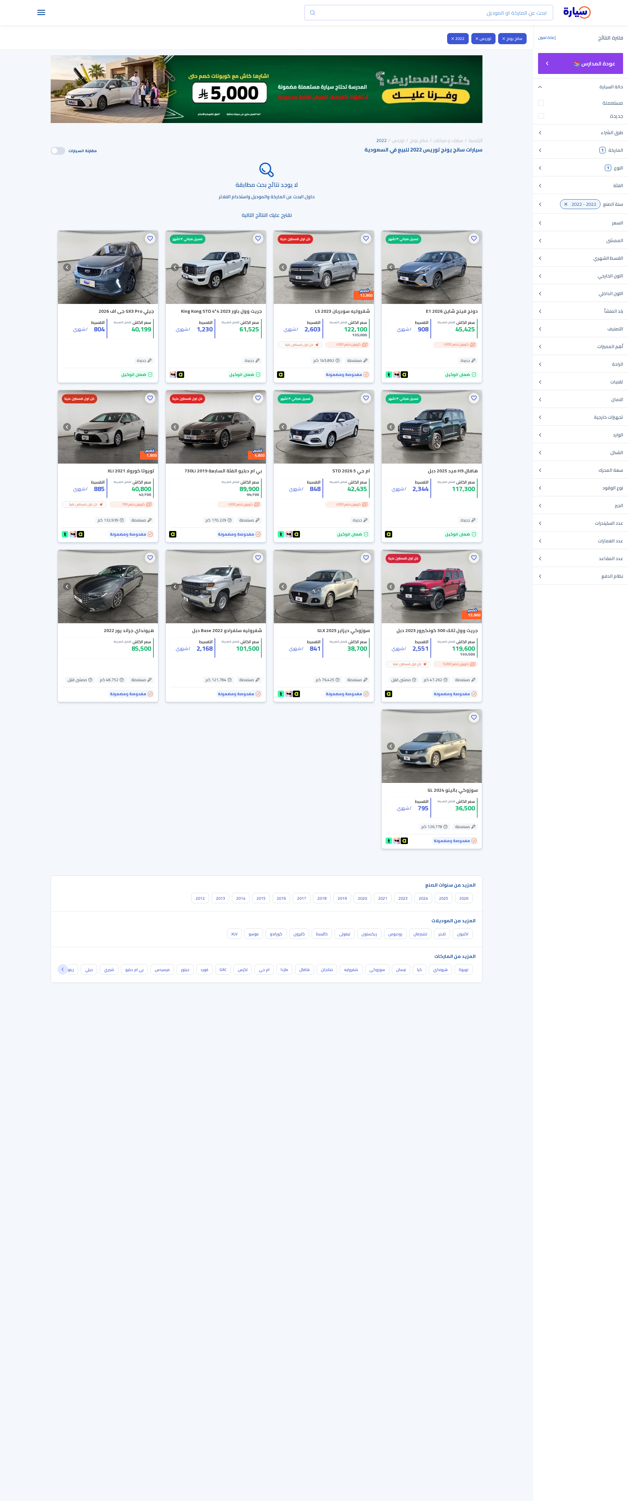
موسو (254, 934)
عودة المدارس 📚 (594, 63)
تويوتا (463, 969)
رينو (71, 969)
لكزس (243, 969)
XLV (234, 934)
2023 (403, 898)
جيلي (89, 969)
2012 (200, 898)
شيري (109, 969)
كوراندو (276, 934)
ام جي (264, 969)
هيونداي (440, 969)
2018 (321, 898)
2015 (261, 898)
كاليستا (322, 934)
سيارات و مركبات (448, 140)
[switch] (58, 151)
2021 (382, 898)
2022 (459, 38)
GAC (223, 969)
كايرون (299, 934)
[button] (474, 238)
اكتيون (462, 934)
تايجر (442, 934)
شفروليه (351, 969)
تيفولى (344, 934)
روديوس (395, 934)
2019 (342, 898)
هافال (304, 969)
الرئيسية (475, 140)
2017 (301, 898)
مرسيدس (162, 969)
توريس (485, 38)
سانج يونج (514, 38)
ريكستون (369, 934)
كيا (419, 969)
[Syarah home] (577, 12)
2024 (423, 898)
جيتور (185, 969)
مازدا (284, 969)
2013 (220, 898)
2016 (281, 898)
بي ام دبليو (134, 969)
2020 (362, 898)
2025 (443, 898)
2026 (463, 898)
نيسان (401, 969)
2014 (240, 898)
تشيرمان (420, 934)
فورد (204, 969)
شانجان (327, 969)
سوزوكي (377, 969)
